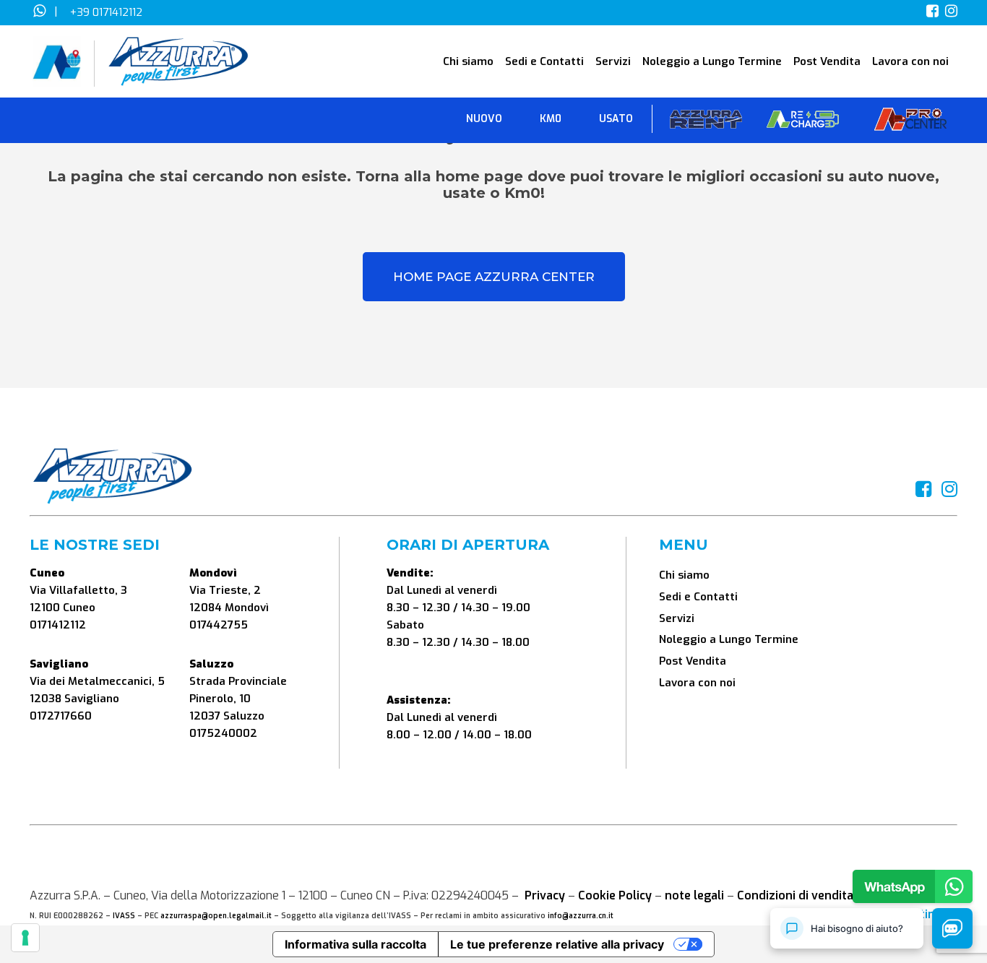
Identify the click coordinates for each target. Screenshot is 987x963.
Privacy (545, 895)
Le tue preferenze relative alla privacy (557, 944)
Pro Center (910, 122)
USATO (616, 119)
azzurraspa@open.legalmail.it (216, 915)
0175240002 (223, 733)
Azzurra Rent (706, 122)
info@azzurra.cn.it (580, 915)
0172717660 (61, 716)
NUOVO (484, 119)
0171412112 (58, 625)
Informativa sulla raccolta (355, 944)
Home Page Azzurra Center (494, 276)
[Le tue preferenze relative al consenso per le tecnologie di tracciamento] (25, 937)
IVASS (124, 915)
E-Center (803, 122)
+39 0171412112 (106, 12)
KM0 (550, 119)
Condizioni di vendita (795, 895)
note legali (694, 895)
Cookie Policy (615, 895)
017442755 (218, 625)
